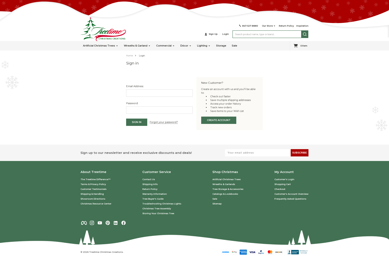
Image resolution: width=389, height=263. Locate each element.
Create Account (219, 120)
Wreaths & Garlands (223, 184)
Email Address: (135, 86)
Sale (234, 45)
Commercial (164, 45)
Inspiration (302, 25)
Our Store (267, 25)
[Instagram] (92, 223)
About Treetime (93, 172)
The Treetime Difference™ (96, 179)
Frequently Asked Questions (290, 198)
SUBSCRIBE (299, 152)
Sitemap (217, 203)
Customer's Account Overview (291, 194)
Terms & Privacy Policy (93, 184)
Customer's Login (284, 179)
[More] (274, 26)
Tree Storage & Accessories (227, 189)
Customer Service (156, 172)
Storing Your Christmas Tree (158, 213)
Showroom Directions (93, 198)
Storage (221, 45)
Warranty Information (154, 194)
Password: (132, 103)
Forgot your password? (164, 122)
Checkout (279, 189)
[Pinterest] (108, 223)
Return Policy (286, 25)
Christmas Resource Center (96, 203)
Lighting (202, 45)
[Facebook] (123, 223)
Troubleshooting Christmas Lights (161, 203)
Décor (184, 45)
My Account (284, 172)
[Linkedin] (116, 223)
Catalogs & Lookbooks (225, 194)
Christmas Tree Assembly (156, 208)
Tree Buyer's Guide (153, 198)
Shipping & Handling (92, 194)
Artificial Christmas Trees (99, 45)
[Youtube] (100, 223)
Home (129, 55)
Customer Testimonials (94, 189)
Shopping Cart (282, 184)
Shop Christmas (225, 172)
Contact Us (148, 179)
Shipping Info (150, 184)
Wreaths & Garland (135, 45)
